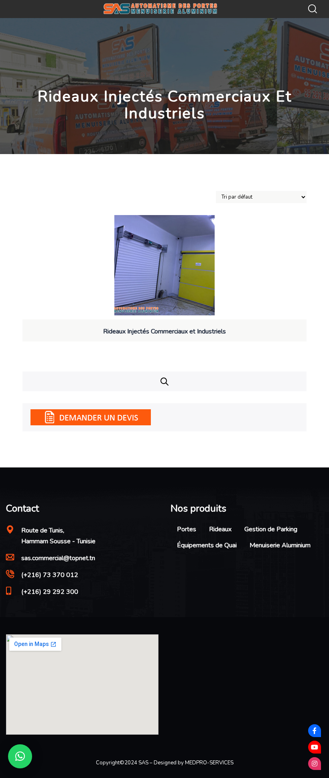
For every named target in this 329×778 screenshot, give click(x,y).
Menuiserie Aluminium (280, 545)
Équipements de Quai (207, 545)
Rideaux (220, 529)
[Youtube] (314, 747)
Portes (186, 529)
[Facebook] (314, 730)
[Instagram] (314, 763)
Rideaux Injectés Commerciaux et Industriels (164, 331)
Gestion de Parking (270, 529)
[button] (20, 756)
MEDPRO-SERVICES (209, 762)
